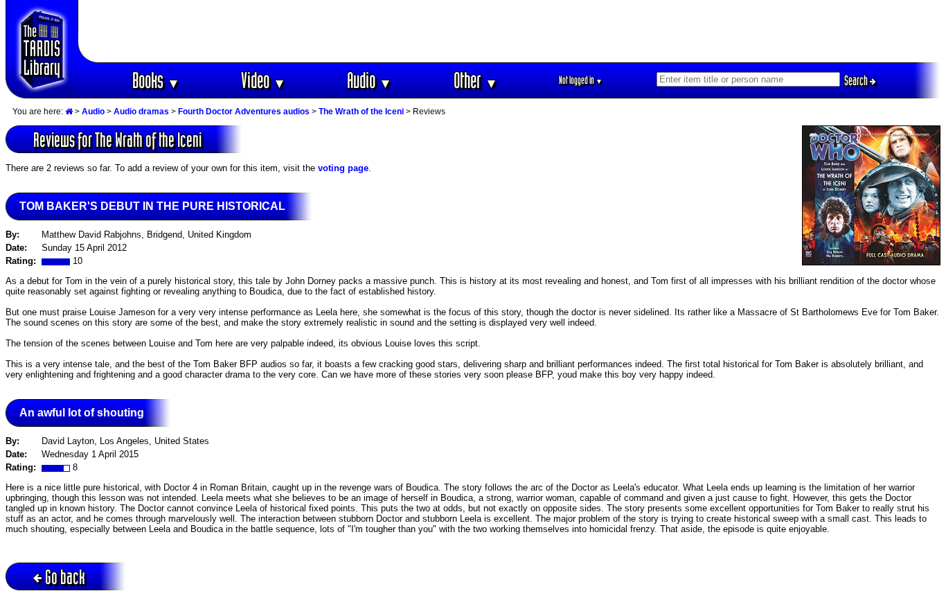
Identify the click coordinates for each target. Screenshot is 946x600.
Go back (65, 577)
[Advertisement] (510, 31)
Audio (369, 80)
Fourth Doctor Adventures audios (244, 111)
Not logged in (581, 80)
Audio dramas (141, 111)
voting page (343, 168)
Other (476, 80)
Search (857, 80)
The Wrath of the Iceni (361, 111)
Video (263, 80)
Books (156, 80)
